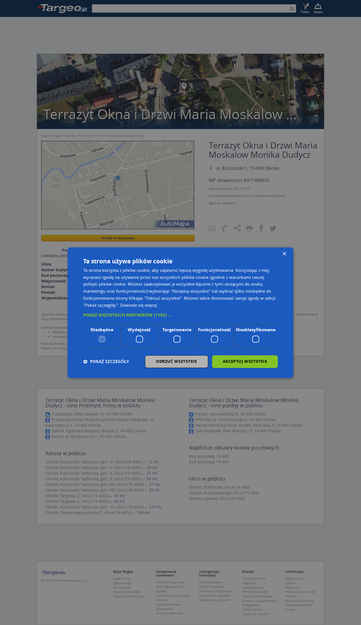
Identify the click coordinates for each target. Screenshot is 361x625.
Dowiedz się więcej (138, 305)
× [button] (284, 254)
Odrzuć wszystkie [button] (176, 361)
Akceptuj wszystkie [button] (245, 361)
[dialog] (180, 312)
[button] (180, 315)
